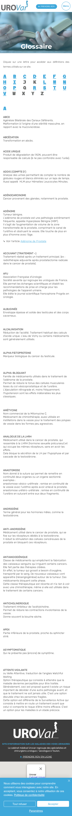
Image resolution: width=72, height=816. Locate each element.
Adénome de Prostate (33, 241)
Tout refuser (20, 804)
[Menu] (66, 6)
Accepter (53, 804)
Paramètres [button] (36, 811)
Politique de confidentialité (29, 795)
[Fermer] (66, 782)
